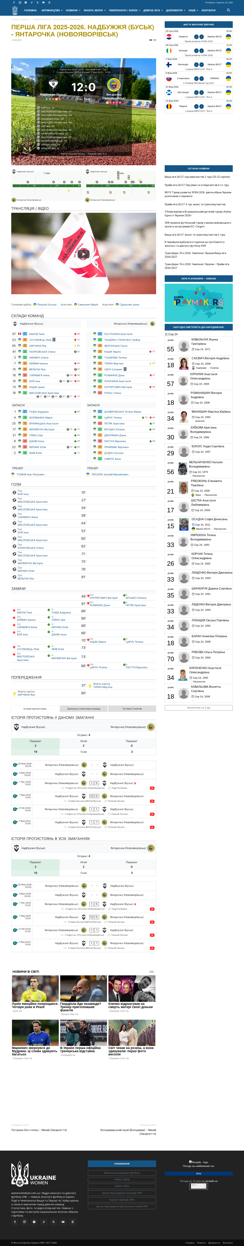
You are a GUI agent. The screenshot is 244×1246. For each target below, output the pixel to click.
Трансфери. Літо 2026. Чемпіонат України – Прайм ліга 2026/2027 (197, 266)
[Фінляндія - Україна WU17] (199, 64)
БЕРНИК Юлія (37, 447)
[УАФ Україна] (122, 1172)
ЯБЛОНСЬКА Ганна (115, 345)
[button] (228, 10)
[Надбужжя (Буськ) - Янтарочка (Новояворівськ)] (83, 774)
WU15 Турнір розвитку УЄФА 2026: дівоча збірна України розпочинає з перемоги (198, 194)
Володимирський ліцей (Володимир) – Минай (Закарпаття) (128, 1131)
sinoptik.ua (211, 1181)
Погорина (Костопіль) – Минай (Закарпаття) (39, 1130)
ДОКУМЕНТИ (174, 10)
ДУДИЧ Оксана (113, 452)
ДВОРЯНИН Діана (115, 435)
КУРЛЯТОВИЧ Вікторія (118, 387)
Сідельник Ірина (129, 304)
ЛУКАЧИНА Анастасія (117, 381)
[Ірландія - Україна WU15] (199, 51)
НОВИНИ (72, 10)
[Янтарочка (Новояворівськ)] (114, 90)
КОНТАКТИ (209, 10)
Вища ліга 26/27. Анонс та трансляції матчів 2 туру (195, 234)
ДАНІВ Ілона (36, 441)
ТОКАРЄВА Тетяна (115, 357)
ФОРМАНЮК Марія (40, 417)
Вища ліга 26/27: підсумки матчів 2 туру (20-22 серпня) (197, 176)
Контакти (228, 1242)
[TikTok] (31, 2)
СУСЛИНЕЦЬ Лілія (40, 339)
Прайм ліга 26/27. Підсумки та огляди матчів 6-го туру (197, 185)
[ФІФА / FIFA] (122, 1186)
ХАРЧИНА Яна (38, 345)
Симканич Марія (88, 304)
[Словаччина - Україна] (199, 78)
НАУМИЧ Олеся (39, 357)
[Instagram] (20, 2)
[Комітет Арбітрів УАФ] (122, 1199)
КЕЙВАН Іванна (38, 363)
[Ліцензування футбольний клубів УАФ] (122, 1206)
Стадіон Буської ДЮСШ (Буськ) (73, 72)
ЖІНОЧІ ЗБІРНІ (93, 10)
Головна (190, 1242)
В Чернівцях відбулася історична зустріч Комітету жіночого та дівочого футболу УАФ (195, 244)
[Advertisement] (83, 1091)
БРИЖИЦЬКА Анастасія (43, 423)
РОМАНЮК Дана (114, 375)
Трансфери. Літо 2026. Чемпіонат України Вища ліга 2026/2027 (195, 255)
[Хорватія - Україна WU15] (199, 37)
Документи (214, 1242)
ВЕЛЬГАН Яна (37, 369)
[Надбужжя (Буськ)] (53, 90)
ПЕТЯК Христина (114, 423)
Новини (201, 1242)
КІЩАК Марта (112, 351)
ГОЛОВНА (30, 10)
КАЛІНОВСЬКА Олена (42, 351)
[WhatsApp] (47, 48)
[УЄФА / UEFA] (122, 1179)
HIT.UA (194, 1185)
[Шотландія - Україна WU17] (199, 92)
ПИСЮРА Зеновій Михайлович (110, 474)
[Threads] (49, 2)
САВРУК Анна (112, 458)
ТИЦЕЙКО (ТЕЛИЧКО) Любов (122, 339)
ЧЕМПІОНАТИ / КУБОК (123, 10)
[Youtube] (43, 2)
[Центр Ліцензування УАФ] (122, 1193)
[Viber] (39, 48)
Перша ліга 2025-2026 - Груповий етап (80, 69)
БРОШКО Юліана (114, 429)
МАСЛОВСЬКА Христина (44, 392)
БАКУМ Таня (36, 333)
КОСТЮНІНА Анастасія (118, 333)
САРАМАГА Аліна (39, 375)
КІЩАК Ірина (37, 387)
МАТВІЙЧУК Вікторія (41, 429)
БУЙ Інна (34, 381)
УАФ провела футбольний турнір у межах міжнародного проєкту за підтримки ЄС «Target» (198, 224)
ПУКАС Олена (112, 392)
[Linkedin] (55, 48)
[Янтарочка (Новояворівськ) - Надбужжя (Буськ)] (83, 765)
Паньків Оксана (46, 304)
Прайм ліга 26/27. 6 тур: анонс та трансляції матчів (195, 204)
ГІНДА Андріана (39, 411)
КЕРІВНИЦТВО (51, 10)
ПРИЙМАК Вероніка (116, 447)
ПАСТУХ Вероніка (115, 441)
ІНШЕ (192, 10)
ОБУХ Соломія (113, 369)
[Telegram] (25, 2)
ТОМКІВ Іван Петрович (30, 474)
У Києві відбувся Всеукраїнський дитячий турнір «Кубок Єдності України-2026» (198, 213)
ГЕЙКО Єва (36, 435)
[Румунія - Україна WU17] (199, 106)
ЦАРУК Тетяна (113, 417)
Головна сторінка (20, 19)
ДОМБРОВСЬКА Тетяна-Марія (123, 411)
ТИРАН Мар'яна (113, 363)
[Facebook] (14, 2)
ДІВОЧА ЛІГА (151, 10)
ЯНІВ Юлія (35, 452)
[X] (37, 2)
